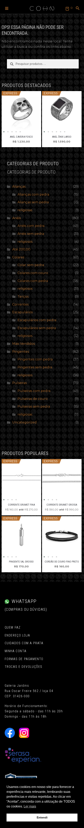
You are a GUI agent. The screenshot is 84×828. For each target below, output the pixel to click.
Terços (23, 296)
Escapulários (22, 312)
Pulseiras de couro (33, 399)
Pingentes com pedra (35, 359)
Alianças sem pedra (33, 202)
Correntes (20, 304)
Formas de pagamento (24, 659)
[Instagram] (24, 733)
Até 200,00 (21, 249)
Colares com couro (33, 273)
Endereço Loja (17, 635)
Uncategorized (24, 422)
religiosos (25, 242)
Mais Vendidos (23, 344)
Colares (18, 257)
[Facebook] (10, 733)
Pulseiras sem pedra (34, 406)
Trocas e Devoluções (23, 667)
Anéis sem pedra (31, 234)
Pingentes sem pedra (35, 367)
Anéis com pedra (31, 226)
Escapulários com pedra (37, 320)
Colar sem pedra (31, 265)
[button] (6, 8)
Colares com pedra (33, 281)
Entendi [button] (42, 817)
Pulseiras (19, 383)
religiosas (25, 210)
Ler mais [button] (30, 806)
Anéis (16, 218)
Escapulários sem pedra (37, 328)
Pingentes (20, 352)
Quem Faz (13, 627)
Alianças (18, 186)
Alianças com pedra (33, 194)
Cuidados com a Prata (24, 643)
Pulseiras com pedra (34, 391)
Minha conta (16, 651)
